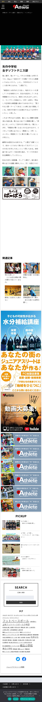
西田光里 (27, 649)
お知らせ (4, 12)
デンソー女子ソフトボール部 (30, 615)
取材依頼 (25, 684)
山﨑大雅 (20, 630)
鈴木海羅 (21, 651)
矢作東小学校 (28, 640)
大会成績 (5, 684)
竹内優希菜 (5, 642)
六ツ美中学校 (31, 627)
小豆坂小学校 (5, 630)
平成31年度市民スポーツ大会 (9, 637)
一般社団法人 (33, 621)
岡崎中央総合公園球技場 (26, 634)
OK (10, 699)
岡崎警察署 (35, 634)
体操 (27, 627)
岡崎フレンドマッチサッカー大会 (10, 634)
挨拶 (19, 637)
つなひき (4, 615)
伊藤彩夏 (22, 627)
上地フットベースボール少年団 (15, 624)
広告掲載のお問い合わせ (9, 687)
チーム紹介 (12, 12)
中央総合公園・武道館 (8, 627)
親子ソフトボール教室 (8, 651)
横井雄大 (10, 640)
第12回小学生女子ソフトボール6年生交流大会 (20, 642)
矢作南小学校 (21, 640)
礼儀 (33, 640)
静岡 (3, 2)
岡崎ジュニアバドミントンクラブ (10, 632)
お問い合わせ (15, 684)
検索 (21, 602)
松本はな (35, 637)
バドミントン (5, 617)
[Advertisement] (21, 30)
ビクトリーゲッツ (14, 617)
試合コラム (20, 12)
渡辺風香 (15, 640)
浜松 (9, 2)
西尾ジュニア (21, 649)
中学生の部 (17, 627)
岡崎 (27, 2)
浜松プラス (35, 2)
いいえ (16, 699)
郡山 (15, 2)
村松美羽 (28, 637)
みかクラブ (10, 615)
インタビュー (28, 12)
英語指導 (15, 649)
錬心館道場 (27, 651)
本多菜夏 (23, 637)
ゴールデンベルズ (18, 615)
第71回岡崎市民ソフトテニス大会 (10, 646)
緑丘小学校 (26, 645)
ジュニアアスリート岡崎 (15, 667)
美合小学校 (7, 648)
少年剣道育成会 (14, 630)
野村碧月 (16, 651)
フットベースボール (15, 621)
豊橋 (21, 2)
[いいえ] (39, 696)
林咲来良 (4, 640)
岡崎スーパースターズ (25, 632)
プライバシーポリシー (27, 699)
